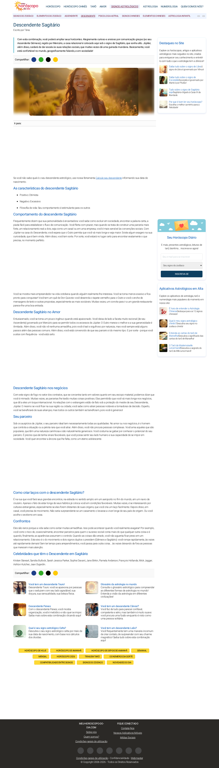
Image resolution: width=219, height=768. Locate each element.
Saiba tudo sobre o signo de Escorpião (186, 80)
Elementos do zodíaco (49, 16)
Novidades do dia (122, 662)
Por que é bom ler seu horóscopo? (185, 104)
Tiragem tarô (92, 656)
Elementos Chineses (154, 16)
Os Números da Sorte (121, 656)
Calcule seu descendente (109, 178)
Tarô (93, 7)
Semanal (142, 650)
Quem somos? (91, 737)
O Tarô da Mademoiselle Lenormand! (185, 348)
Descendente (88, 16)
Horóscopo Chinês (75, 7)
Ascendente (71, 16)
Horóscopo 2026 (66, 656)
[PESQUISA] (203, 16)
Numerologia (169, 7)
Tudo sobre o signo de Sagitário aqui (185, 92)
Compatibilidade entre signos (56, 662)
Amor (103, 7)
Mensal (42, 656)
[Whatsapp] (41, 59)
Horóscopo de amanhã (68, 650)
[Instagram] (90, 751)
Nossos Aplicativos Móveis (128, 733)
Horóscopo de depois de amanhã (109, 650)
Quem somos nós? (192, 7)
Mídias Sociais (127, 738)
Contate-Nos (127, 728)
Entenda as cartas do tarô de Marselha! (186, 335)
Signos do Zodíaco (23, 16)
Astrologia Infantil (179, 16)
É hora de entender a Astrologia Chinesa (185, 311)
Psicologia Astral (108, 16)
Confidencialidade (119, 758)
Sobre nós (91, 732)
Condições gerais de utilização (91, 741)
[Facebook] (34, 59)
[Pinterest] (119, 751)
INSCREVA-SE (182, 274)
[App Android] (138, 751)
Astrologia (150, 7)
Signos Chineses (131, 16)
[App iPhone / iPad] (129, 751)
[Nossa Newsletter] (198, 16)
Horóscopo (53, 7)
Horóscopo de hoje (35, 650)
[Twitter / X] (48, 59)
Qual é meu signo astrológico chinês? (183, 323)
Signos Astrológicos (124, 7)
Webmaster (137, 758)
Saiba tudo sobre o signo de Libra (186, 68)
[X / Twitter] (109, 751)
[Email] (55, 59)
